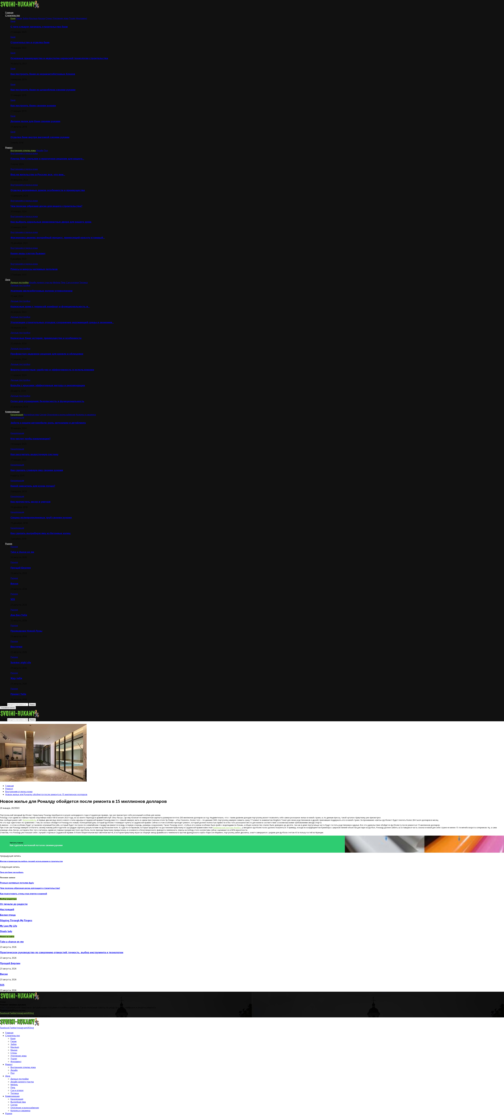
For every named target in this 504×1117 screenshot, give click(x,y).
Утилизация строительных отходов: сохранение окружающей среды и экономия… (62, 322)
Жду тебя (16, 678)
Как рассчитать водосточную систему (34, 454)
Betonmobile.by (29, 820)
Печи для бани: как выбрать (11, 872)
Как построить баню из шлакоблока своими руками (42, 89)
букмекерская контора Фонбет (227, 827)
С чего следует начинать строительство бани (39, 26)
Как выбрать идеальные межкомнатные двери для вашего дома (50, 221)
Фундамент (15, 1061)
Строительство (12, 15)
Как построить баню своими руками (33, 105)
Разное (8, 543)
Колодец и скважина (20, 1110)
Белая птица (8, 914)
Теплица (14, 1093)
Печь (12, 1087)
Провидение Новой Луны (26, 630)
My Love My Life (8, 925)
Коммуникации (12, 411)
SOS (12, 599)
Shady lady (6, 931)
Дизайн (14, 1070)
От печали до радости (14, 904)
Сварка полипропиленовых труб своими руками (41, 517)
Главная (9, 12)
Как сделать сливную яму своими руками (36, 470)
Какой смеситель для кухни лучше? (32, 485)
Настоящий (7, 909)
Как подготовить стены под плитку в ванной (23, 893)
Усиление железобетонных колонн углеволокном (41, 290)
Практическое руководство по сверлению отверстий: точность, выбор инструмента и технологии (61, 952)
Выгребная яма (18, 1102)
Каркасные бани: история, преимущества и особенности (46, 338)
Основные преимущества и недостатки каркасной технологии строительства (59, 58)
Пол (12, 1073)
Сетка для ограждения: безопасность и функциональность (47, 401)
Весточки (16, 646)
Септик (13, 1104)
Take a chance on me (22, 552)
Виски (14, 583)
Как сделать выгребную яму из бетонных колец (40, 533)
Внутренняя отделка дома (24, 153)
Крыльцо (14, 1047)
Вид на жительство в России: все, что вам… (37, 174)
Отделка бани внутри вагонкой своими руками (39, 137)
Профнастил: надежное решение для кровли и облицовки (46, 353)
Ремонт (8, 147)
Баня (12, 21)
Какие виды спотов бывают (27, 253)
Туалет (13, 1058)
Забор (13, 1044)
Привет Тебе (18, 694)
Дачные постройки (20, 285)
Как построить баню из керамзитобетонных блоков (42, 73)
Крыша (13, 1050)
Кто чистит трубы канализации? (30, 438)
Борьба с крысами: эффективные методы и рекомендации (47, 385)
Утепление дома (18, 1055)
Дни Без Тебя (18, 615)
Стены (13, 1053)
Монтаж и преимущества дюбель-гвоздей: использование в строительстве (31, 861)
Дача (7, 279)
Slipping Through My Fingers (16, 920)
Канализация (17, 417)
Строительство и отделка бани (29, 42)
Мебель (14, 1084)
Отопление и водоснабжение (24, 1107)
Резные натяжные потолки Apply (17, 882)
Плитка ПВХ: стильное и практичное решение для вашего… (47, 158)
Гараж (13, 1041)
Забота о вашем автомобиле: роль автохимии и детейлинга (48, 422)
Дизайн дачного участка (22, 1081)
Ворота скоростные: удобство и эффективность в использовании (52, 369)
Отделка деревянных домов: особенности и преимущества (47, 190)
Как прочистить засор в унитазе (30, 501)
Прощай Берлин (20, 567)
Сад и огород (16, 1090)
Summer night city (20, 662)
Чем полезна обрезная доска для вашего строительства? (46, 206)
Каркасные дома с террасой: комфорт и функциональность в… (50, 306)
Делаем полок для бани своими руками (35, 121)
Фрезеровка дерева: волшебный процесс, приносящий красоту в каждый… (57, 237)
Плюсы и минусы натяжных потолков (34, 269)
